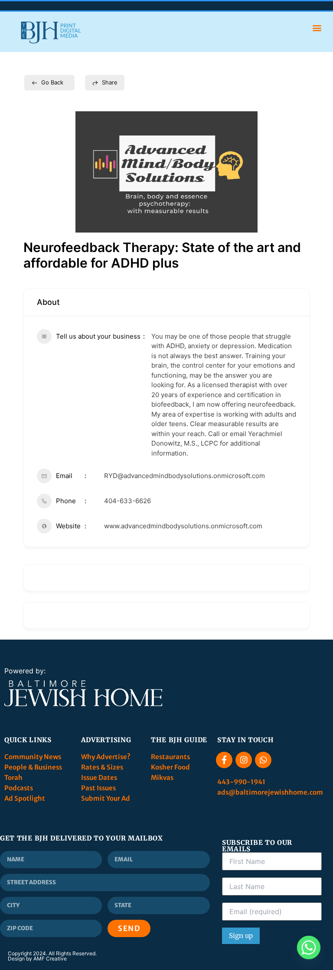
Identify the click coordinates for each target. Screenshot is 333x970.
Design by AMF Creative (37, 958)
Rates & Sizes (102, 767)
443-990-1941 (242, 782)
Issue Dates (99, 777)
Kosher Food (170, 767)
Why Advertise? (106, 757)
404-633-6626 (127, 501)
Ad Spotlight (24, 798)
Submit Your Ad (105, 798)
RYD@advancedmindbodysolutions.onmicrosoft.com (184, 476)
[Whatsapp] (263, 760)
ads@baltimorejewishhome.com (270, 792)
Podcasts (18, 788)
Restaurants (171, 757)
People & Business (33, 767)
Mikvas (162, 777)
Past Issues (98, 788)
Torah (13, 777)
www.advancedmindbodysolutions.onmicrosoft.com (183, 526)
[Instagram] (243, 760)
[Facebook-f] (224, 760)
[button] (317, 27)
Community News (33, 757)
